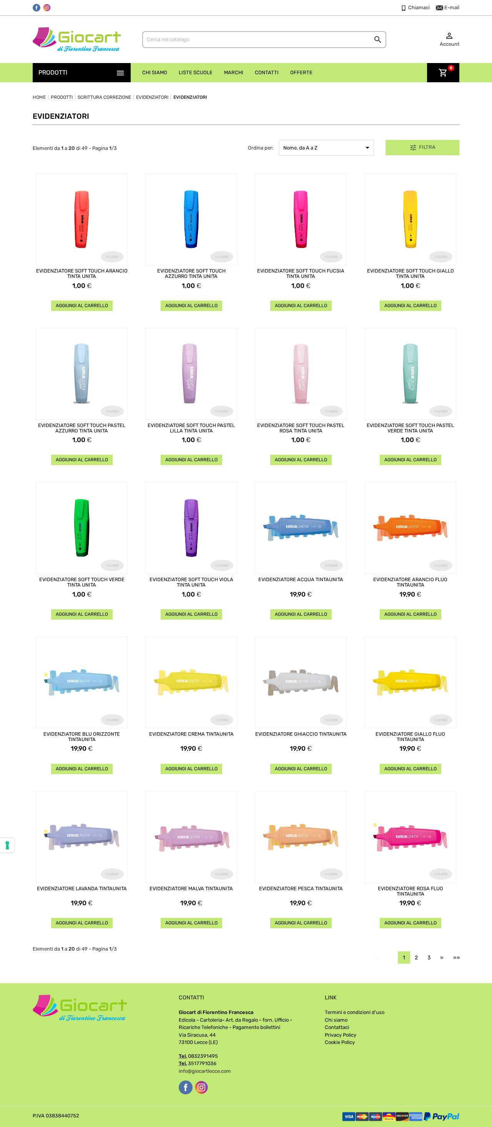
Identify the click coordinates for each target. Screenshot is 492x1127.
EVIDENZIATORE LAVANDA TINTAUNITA (82, 888)
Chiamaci (418, 7)
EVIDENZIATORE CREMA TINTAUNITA (191, 734)
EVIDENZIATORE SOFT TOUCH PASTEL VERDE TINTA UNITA (410, 428)
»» (456, 957)
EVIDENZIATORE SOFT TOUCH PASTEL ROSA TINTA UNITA (300, 428)
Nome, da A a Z (327, 147)
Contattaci (337, 1027)
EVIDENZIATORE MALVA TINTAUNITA (191, 888)
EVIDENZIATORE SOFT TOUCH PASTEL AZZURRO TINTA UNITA (81, 428)
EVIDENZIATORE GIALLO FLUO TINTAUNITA (410, 736)
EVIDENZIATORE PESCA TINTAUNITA (301, 888)
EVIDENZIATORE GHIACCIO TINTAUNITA (301, 734)
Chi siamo (336, 1020)
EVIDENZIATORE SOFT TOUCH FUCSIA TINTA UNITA (300, 273)
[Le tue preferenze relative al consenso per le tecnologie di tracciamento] (7, 845)
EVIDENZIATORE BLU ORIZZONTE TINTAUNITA (81, 736)
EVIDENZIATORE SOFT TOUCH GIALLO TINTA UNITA (410, 273)
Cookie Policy (340, 1042)
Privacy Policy (340, 1035)
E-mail (451, 7)
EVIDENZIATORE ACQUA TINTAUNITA (300, 579)
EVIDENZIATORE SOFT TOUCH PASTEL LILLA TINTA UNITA (191, 428)
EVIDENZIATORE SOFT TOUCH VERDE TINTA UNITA (82, 582)
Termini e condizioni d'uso (354, 1012)
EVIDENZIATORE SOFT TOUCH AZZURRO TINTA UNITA (191, 273)
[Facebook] (36, 8)
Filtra (422, 147)
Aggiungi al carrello (82, 305)
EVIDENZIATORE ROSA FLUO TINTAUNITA (410, 891)
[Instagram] (47, 8)
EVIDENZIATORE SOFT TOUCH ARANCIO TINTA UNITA (82, 273)
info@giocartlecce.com (205, 1071)
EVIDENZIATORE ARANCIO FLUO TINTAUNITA (410, 582)
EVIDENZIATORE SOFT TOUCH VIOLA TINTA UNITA (191, 582)
